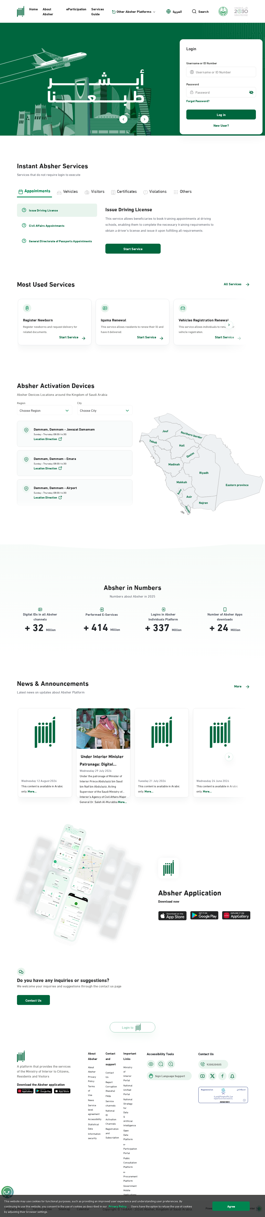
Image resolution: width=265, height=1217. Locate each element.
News (91, 1100)
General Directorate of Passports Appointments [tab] (60, 241)
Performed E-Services (102, 614)
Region (21, 403)
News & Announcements (53, 683)
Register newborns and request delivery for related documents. (50, 329)
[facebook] (222, 1076)
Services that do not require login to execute (48, 174)
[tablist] (132, 190)
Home (33, 9)
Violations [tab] (158, 191)
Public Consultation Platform (130, 1162)
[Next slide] (144, 119)
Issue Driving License (128, 209)
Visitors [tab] (98, 191)
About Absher (48, 11)
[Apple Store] (172, 916)
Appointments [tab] (37, 190)
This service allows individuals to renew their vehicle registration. (207, 329)
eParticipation (76, 9)
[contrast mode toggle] (150, 1064)
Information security (94, 1135)
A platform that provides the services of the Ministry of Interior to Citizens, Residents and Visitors (44, 1071)
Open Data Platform (128, 1134)
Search (203, 11)
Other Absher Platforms (134, 11)
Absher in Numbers (132, 587)
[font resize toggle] (160, 1064)
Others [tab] (186, 191)
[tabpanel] (132, 229)
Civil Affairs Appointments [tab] (46, 225)
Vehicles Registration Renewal (204, 319)
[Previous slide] (123, 119)
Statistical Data (93, 1126)
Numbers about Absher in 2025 (132, 596)
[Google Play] (204, 916)
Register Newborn (38, 319)
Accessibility (94, 1119)
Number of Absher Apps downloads (224, 614)
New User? (221, 125)
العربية (177, 11)
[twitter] (212, 1076)
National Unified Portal (127, 1089)
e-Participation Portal (130, 1148)
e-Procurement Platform (130, 1176)
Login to (127, 1027)
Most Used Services (46, 284)
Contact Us (33, 1000)
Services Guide (97, 11)
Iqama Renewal (113, 319)
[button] (74, 434)
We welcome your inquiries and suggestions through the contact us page (53, 985)
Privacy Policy (92, 1078)
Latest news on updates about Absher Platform (51, 692)
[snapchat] (232, 1076)
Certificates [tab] (127, 191)
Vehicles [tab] (70, 191)
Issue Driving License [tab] (43, 210)
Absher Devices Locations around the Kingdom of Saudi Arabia (62, 394)
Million (51, 629)
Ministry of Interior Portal (127, 1073)
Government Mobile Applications (130, 1190)
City (79, 403)
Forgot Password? (198, 101)
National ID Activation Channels (111, 1117)
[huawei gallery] (236, 916)
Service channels (111, 1103)
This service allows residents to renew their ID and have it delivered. (132, 329)
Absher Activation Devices (55, 385)
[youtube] (202, 1076)
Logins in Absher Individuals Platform (163, 614)
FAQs (108, 1095)
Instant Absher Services (52, 165)
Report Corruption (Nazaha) (111, 1086)
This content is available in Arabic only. (42, 788)
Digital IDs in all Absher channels (40, 614)
